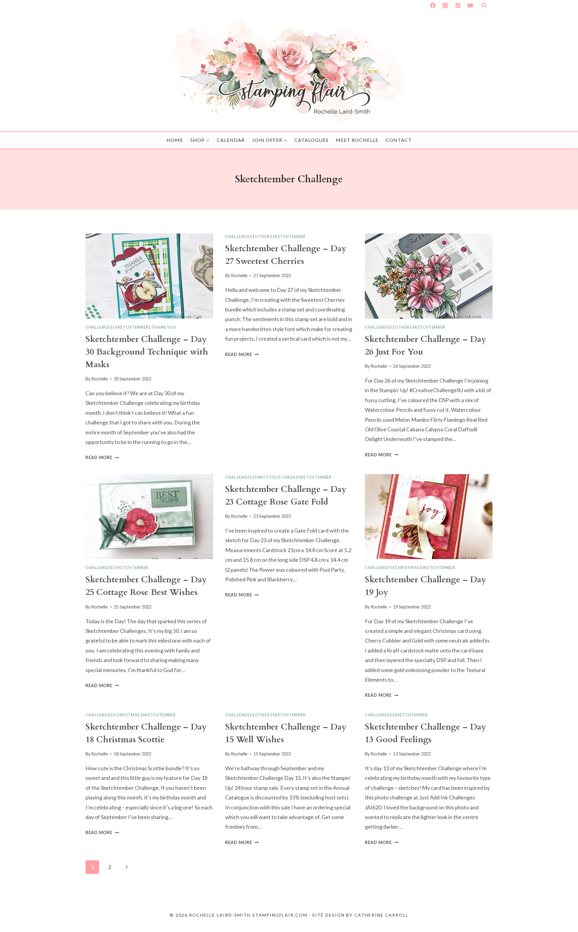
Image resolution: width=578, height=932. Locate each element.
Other (262, 236)
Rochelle (99, 378)
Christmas (407, 567)
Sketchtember (131, 327)
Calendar (231, 140)
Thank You (163, 327)
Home (174, 140)
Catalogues (311, 140)
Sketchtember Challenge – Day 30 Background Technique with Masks (146, 351)
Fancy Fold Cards (275, 477)
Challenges (98, 327)
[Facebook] (432, 5)
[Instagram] (445, 5)
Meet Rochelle (357, 140)
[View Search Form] (484, 5)
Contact (399, 140)
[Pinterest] (457, 5)
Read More (102, 457)
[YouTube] (470, 5)
